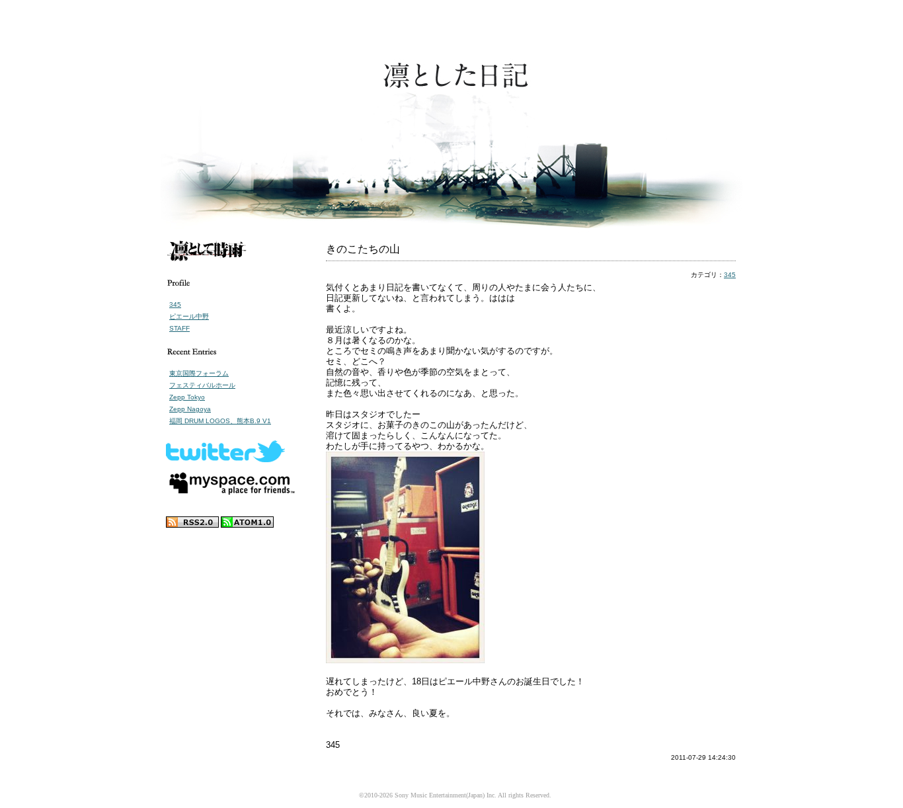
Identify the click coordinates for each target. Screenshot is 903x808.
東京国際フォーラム (199, 373)
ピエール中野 (189, 316)
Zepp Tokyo (187, 397)
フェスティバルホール (202, 385)
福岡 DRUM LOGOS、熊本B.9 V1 (220, 420)
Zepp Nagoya (190, 409)
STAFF (179, 328)
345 (175, 304)
